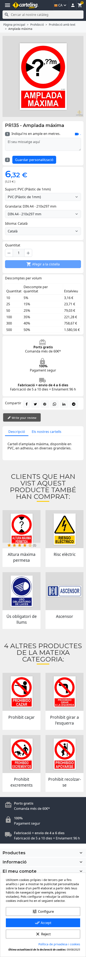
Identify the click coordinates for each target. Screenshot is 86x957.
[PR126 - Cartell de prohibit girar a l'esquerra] (64, 692)
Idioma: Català (16, 223)
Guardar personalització (34, 159)
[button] (72, 5)
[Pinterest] (44, 404)
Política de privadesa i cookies (59, 944)
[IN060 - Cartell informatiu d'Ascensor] (64, 591)
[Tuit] (35, 404)
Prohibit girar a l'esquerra (64, 720)
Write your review (23, 418)
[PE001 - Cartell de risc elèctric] (64, 529)
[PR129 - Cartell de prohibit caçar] (21, 692)
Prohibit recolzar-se (64, 782)
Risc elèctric (65, 554)
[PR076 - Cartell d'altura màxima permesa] (21, 529)
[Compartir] (26, 404)
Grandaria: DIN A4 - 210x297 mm (30, 206)
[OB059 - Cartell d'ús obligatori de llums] (21, 591)
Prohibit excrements (21, 782)
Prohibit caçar (21, 717)
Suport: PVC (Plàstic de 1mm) (28, 189)
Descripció (16, 431)
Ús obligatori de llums (21, 619)
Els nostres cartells (46, 431)
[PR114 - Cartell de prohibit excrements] (21, 754)
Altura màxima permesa (21, 557)
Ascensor (64, 616)
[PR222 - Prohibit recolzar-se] (64, 754)
